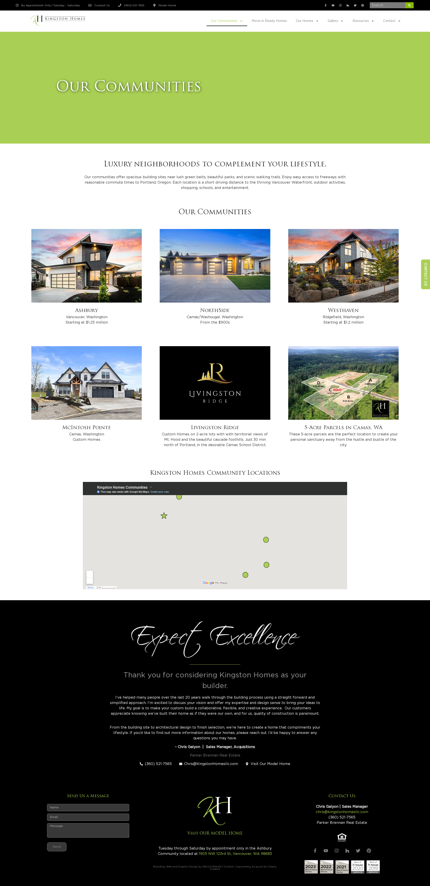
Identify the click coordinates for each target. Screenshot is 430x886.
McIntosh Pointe (86, 427)
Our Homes (304, 21)
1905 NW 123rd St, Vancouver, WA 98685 (235, 854)
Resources (361, 21)
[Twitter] (355, 5)
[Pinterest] (362, 5)
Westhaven (343, 310)
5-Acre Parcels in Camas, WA (343, 427)
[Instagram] (340, 5)
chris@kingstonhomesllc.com (342, 812)
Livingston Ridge (215, 427)
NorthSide (215, 310)
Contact (389, 21)
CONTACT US (426, 274)
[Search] (409, 5)
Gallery (333, 21)
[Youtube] (333, 5)
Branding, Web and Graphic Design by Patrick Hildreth (187, 866)
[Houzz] (347, 5)
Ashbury (86, 310)
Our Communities (224, 21)
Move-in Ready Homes (269, 21)
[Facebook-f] (325, 5)
